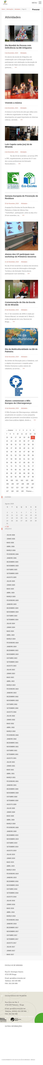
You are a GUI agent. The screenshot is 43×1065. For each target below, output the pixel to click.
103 (27, 480)
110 (33, 484)
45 (15, 452)
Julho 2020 (11, 808)
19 (24, 437)
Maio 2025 (10, 589)
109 (28, 484)
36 (7, 448)
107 (17, 484)
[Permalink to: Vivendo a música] (21, 86)
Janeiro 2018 (11, 924)
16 (11, 437)
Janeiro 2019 (11, 877)
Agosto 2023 (11, 666)
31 (15, 444)
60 (20, 459)
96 (24, 477)
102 (22, 480)
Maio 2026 (10, 542)
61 (24, 459)
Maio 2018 (10, 908)
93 (11, 477)
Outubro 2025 (12, 569)
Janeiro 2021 (11, 785)
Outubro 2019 (12, 843)
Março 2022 (11, 731)
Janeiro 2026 (11, 558)
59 (15, 459)
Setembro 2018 (12, 893)
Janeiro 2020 (11, 831)
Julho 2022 (11, 716)
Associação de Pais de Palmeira (16, 1048)
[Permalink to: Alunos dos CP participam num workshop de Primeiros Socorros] (21, 236)
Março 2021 (11, 777)
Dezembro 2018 (12, 881)
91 (33, 473)
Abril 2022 (10, 727)
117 (7, 491)
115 (27, 487)
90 (28, 473)
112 (12, 487)
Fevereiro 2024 (13, 643)
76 (28, 466)
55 (28, 455)
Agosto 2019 (11, 850)
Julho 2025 (11, 581)
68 (24, 462)
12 (26, 434)
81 (20, 469)
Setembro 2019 (12, 847)
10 (17, 434)
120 (22, 491)
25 (20, 441)
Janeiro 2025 (11, 604)
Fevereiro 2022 (13, 735)
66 (15, 462)
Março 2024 (11, 639)
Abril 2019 (10, 866)
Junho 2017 (11, 951)
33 (24, 444)
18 (20, 437)
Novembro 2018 (13, 885)
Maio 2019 (10, 862)
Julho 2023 (11, 670)
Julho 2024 (11, 623)
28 (33, 441)
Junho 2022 (11, 720)
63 (33, 459)
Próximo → (29, 491)
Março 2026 (11, 550)
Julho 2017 (11, 947)
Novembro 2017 (13, 931)
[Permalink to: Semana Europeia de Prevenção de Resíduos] (21, 181)
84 (33, 469)
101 (17, 480)
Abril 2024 (10, 635)
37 (11, 448)
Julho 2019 (11, 854)
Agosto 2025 (11, 577)
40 (24, 448)
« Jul (7, 526)
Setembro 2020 (12, 800)
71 (7, 466)
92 (7, 477)
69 (28, 462)
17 (15, 437)
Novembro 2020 (13, 793)
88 (20, 473)
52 (15, 455)
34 (28, 444)
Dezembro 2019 (12, 835)
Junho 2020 (11, 812)
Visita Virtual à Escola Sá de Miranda (18, 986)
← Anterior (9, 430)
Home (3, 9)
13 (30, 434)
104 (32, 480)
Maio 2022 (10, 723)
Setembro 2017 (12, 939)
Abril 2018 (10, 912)
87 (15, 473)
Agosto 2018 (11, 897)
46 (20, 452)
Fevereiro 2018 (13, 920)
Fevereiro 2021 (13, 781)
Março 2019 (11, 870)
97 (28, 477)
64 (7, 462)
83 (28, 469)
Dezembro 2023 (12, 650)
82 (24, 469)
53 (20, 455)
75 (24, 466)
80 (15, 469)
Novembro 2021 (13, 747)
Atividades (17, 9)
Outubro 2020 (12, 797)
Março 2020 (11, 823)
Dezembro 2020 (12, 789)
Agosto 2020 (11, 804)
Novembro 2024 (13, 612)
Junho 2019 (11, 858)
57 (7, 459)
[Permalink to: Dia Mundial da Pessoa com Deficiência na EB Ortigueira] (21, 33)
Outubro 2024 (12, 616)
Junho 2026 (11, 539)
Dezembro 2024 (12, 608)
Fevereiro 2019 (13, 874)
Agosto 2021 (11, 758)
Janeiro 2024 (11, 646)
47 (24, 452)
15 (7, 437)
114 (22, 487)
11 (22, 434)
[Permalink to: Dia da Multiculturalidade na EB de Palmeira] (21, 336)
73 (15, 466)
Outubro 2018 (12, 889)
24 (15, 441)
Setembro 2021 (12, 754)
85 (7, 473)
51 (11, 455)
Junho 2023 (11, 673)
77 (33, 466)
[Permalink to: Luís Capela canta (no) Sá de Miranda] (21, 133)
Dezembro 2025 (12, 562)
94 (15, 477)
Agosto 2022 (11, 712)
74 (20, 466)
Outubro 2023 (12, 658)
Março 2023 (11, 685)
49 (33, 452)
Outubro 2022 (12, 704)
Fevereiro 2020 (13, 827)
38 (15, 448)
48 (28, 452)
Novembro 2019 (13, 839)
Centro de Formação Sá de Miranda (17, 1033)
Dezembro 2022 (12, 696)
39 (20, 448)
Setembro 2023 (12, 662)
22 (7, 441)
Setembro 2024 (12, 619)
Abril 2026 (10, 546)
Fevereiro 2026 (13, 554)
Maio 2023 (10, 677)
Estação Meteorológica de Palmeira (17, 1044)
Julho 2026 (11, 535)
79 (11, 469)
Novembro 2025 (13, 566)
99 (7, 480)
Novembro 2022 (13, 700)
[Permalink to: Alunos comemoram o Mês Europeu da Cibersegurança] (16, 386)
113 (17, 487)
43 (7, 452)
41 (28, 448)
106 (12, 484)
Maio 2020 (10, 816)
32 (20, 444)
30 (11, 444)
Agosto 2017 (11, 943)
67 (20, 462)
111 (7, 487)
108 (23, 484)
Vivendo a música (13, 103)
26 (24, 441)
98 (33, 477)
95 (20, 477)
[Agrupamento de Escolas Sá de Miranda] (5, 2)
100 (12, 480)
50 (7, 455)
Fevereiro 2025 (13, 600)
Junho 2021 (11, 766)
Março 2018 (11, 916)
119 (17, 491)
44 (11, 452)
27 (28, 441)
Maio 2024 (10, 631)
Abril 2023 (10, 681)
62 (28, 459)
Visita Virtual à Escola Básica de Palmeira (19, 1016)
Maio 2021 (10, 770)
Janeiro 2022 (11, 739)
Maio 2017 (10, 954)
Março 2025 (11, 596)
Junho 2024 (11, 627)
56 (33, 455)
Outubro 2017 (12, 935)
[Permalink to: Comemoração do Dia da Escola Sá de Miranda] (21, 289)
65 (11, 462)
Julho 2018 (11, 900)
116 (32, 487)
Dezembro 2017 (12, 927)
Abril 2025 (10, 593)
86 (11, 473)
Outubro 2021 (12, 750)
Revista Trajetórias (11, 1036)
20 (28, 437)
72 (11, 466)
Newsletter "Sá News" (12, 1040)
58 (11, 459)
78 (7, 469)
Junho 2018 (11, 904)
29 (7, 444)
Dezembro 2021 (12, 743)
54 (24, 455)
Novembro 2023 (13, 654)
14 (35, 434)
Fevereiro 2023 (13, 689)
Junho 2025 (11, 585)
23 (11, 441)
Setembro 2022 (12, 708)
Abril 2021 (10, 773)
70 (33, 462)
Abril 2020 (10, 820)
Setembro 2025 (12, 573)
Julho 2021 (11, 762)
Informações (10, 9)
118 (12, 491)
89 (24, 473)
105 (7, 484)
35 (33, 444)
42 (33, 448)
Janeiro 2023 (11, 693)
